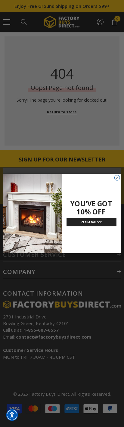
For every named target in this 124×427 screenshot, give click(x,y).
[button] (12, 415)
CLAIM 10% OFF (91, 222)
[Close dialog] (117, 177)
